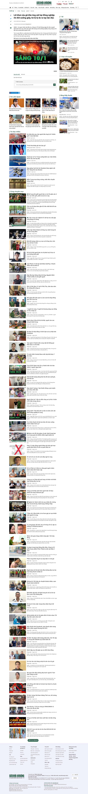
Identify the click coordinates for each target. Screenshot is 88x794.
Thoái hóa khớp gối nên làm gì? (36, 145)
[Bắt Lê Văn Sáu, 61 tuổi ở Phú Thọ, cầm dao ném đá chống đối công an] (17, 291)
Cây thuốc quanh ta (34, 752)
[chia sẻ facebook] (10, 15)
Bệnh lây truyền (58, 764)
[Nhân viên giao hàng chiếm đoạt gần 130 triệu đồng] (17, 540)
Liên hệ (75, 778)
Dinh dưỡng (52, 7)
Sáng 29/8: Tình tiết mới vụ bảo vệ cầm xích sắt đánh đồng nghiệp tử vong (41, 411)
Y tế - (60, 34)
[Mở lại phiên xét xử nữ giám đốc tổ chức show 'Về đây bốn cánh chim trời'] (17, 619)
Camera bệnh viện (12, 764)
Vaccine (21, 764)
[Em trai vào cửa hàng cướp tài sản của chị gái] (17, 666)
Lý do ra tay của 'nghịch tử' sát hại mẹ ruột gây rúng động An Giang (41, 218)
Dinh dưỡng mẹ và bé (60, 748)
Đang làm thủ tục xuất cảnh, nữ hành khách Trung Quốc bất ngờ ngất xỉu (68, 32)
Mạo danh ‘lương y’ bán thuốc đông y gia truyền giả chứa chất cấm (41, 389)
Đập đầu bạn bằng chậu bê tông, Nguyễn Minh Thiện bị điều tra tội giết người (40, 276)
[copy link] (10, 21)
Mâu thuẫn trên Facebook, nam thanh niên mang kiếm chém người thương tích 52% (41, 627)
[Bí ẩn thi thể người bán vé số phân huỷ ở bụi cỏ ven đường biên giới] (17, 257)
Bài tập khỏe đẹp (48, 768)
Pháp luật (23, 11)
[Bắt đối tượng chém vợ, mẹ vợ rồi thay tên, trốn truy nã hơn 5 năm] (17, 245)
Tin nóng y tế (11, 756)
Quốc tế (27, 11)
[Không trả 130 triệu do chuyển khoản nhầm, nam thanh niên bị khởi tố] (17, 586)
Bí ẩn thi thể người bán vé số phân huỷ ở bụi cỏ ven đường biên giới (41, 253)
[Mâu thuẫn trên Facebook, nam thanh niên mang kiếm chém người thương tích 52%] (17, 631)
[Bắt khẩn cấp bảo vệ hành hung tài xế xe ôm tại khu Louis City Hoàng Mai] (17, 597)
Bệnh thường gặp (48, 750)
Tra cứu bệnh (20, 7)
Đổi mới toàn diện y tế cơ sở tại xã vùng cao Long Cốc (73, 49)
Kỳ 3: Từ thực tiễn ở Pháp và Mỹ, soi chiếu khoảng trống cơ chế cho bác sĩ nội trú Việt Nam (68, 111)
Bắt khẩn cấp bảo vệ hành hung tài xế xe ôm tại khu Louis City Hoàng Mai (41, 593)
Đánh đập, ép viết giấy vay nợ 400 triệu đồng (40, 650)
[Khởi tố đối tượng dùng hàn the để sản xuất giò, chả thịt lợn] (17, 381)
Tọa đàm (21, 750)
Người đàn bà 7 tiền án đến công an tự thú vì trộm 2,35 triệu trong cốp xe (42, 400)
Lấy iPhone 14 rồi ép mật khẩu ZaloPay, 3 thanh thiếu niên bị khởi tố (41, 264)
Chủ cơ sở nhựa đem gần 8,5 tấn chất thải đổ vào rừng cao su (41, 207)
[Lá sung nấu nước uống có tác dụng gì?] (63, 81)
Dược (36, 7)
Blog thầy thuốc (66, 95)
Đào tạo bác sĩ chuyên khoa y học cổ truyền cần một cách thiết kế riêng (73, 122)
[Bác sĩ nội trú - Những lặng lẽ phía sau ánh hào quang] (63, 131)
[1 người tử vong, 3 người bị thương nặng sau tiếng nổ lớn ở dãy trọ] (17, 313)
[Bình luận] (10, 28)
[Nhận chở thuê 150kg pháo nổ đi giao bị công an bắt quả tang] (33, 102)
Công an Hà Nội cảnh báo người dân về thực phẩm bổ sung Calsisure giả (40, 491)
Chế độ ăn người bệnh (60, 752)
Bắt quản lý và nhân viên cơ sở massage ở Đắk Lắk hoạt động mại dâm (49, 126)
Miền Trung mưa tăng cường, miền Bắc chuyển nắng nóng (41, 180)
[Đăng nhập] (71, 1)
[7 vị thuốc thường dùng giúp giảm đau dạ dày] (69, 64)
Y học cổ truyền (41, 7)
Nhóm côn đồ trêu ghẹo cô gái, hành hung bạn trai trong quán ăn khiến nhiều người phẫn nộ (41, 434)
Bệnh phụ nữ (47, 752)
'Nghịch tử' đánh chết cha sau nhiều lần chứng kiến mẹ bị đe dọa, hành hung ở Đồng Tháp (41, 503)
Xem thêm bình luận (18, 77)
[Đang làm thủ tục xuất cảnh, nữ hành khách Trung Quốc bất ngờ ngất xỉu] (69, 24)
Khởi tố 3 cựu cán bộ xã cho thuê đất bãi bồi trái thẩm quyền (41, 730)
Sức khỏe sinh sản (59, 762)
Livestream (22, 754)
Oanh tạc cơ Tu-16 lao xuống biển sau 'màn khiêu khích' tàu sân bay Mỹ (41, 157)
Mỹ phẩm (46, 764)
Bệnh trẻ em (47, 756)
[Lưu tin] (10, 24)
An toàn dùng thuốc (23, 758)
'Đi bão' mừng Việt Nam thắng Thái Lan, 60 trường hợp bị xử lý (42, 696)
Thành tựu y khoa (12, 758)
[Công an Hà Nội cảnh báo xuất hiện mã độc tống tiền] (17, 722)
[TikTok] (58, 1)
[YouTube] (63, 1)
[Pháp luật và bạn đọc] (65, 4)
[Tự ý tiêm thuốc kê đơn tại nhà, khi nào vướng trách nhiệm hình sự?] (17, 426)
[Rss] (77, 775)
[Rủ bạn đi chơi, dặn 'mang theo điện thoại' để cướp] (17, 608)
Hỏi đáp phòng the (59, 760)
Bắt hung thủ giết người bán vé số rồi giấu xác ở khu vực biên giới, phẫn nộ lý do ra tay (42, 195)
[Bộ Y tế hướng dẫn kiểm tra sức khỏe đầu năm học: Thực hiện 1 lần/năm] (63, 42)
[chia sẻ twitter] (10, 18)
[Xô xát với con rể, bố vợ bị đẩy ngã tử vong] (17, 461)
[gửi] (54, 85)
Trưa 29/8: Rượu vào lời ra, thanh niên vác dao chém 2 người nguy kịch (41, 366)
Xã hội (18, 11)
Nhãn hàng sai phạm (73, 750)
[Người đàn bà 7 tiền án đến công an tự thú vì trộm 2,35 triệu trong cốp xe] (17, 404)
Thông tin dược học (23, 760)
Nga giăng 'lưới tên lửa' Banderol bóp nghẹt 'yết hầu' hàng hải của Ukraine (41, 169)
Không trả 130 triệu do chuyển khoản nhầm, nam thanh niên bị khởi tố (41, 582)
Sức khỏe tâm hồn (48, 758)
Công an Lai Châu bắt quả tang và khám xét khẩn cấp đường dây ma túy (41, 480)
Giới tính (47, 7)
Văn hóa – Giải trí (72, 756)
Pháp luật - (29, 197)
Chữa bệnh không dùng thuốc (35, 755)
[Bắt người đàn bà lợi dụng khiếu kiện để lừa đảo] (16, 102)
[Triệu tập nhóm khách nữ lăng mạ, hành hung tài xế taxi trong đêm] (17, 234)
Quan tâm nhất (17, 74)
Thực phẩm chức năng (60, 756)
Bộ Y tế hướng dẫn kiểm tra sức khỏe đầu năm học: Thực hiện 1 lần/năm (73, 42)
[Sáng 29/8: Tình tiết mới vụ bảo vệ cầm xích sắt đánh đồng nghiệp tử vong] (17, 415)
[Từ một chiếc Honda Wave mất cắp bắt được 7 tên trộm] (17, 358)
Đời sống (70, 759)
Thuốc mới (22, 762)
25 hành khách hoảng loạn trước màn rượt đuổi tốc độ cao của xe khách (16, 126)
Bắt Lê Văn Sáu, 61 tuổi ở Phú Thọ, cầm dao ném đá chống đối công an (41, 287)
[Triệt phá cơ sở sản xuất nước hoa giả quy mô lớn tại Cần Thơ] (33, 119)
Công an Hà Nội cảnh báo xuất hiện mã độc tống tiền (41, 718)
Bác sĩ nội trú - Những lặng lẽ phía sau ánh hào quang (73, 130)
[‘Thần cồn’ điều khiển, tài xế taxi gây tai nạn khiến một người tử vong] (17, 518)
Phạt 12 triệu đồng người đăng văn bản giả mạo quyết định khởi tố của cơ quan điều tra (41, 446)
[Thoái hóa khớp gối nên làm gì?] (17, 150)
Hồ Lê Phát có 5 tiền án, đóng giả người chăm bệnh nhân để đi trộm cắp (40, 469)
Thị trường (72, 7)
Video (32, 761)
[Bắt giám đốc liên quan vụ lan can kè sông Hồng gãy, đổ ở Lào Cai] (17, 302)
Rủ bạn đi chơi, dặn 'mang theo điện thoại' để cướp (40, 604)
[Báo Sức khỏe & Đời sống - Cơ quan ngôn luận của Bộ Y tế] (44, 3)
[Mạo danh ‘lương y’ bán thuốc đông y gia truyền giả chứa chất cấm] (17, 392)
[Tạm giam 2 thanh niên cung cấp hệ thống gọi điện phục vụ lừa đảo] (17, 347)
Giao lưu (21, 752)
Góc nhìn (32, 11)
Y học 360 (32, 7)
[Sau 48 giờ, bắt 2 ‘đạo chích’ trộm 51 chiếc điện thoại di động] (49, 102)
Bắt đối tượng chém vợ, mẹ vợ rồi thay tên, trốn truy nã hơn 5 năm (41, 242)
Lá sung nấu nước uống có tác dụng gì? (73, 80)
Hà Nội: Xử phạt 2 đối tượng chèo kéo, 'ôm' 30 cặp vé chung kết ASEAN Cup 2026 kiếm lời (42, 638)
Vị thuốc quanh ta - (63, 73)
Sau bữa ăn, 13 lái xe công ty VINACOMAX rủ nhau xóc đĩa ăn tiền (40, 707)
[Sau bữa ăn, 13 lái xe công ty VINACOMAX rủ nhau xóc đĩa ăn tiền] (17, 711)
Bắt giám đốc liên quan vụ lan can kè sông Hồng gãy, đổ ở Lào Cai (41, 298)
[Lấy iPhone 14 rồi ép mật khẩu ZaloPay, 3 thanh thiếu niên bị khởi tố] (17, 268)
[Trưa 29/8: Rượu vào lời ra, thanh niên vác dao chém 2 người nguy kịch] (17, 370)
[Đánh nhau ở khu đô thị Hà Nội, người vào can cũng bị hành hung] (17, 324)
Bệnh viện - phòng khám (35, 750)
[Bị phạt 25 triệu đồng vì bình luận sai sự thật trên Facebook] (17, 336)
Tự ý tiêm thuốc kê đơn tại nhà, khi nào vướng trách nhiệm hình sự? (40, 422)
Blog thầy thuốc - (62, 114)
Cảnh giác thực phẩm (60, 754)
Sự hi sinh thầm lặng (13, 762)
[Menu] (76, 7)
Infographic (33, 763)
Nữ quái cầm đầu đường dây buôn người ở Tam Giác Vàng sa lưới (41, 673)
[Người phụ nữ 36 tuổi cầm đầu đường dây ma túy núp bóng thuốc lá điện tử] (17, 574)
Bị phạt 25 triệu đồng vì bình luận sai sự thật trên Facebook (41, 332)
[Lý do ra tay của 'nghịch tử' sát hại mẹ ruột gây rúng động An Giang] (17, 222)
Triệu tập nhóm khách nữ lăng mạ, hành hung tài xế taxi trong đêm (41, 230)
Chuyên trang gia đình (73, 757)
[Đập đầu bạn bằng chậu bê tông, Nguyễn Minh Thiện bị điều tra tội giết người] (17, 279)
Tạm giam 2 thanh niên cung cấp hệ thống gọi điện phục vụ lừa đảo (40, 343)
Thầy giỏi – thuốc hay (35, 748)
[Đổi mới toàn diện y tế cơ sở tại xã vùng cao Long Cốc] (63, 49)
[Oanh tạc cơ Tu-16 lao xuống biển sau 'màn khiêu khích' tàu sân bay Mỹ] (17, 161)
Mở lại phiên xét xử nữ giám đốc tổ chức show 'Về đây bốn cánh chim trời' (42, 616)
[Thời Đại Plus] (71, 4)
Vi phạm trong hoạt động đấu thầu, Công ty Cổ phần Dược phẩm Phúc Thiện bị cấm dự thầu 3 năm (41, 549)
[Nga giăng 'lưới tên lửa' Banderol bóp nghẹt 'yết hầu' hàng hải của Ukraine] (17, 172)
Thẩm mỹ (46, 766)
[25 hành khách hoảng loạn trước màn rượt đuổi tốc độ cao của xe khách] (16, 119)
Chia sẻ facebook (14, 92)
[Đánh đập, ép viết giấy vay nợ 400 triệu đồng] (17, 654)
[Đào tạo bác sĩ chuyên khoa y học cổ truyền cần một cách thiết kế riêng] (63, 122)
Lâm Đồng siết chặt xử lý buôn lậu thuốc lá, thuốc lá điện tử (41, 684)
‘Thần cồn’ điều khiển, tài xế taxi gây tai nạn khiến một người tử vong (42, 514)
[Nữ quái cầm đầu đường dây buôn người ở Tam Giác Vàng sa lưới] (17, 677)
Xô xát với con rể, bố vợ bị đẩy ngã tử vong (39, 457)
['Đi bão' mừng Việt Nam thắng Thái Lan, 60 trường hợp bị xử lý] (17, 699)
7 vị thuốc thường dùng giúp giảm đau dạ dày (68, 71)
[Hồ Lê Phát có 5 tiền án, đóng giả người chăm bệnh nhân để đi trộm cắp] (17, 472)
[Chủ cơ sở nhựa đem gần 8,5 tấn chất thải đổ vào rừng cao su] (17, 211)
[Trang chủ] (10, 7)
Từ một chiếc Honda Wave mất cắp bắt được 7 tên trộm (41, 355)
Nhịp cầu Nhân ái (72, 754)
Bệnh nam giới (47, 754)
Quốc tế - (29, 160)
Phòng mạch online (65, 7)
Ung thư (46, 760)
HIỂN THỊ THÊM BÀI (33, 740)
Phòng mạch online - (31, 147)
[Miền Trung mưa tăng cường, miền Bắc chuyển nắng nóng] (17, 184)
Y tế (12, 7)
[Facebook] (74, 774)
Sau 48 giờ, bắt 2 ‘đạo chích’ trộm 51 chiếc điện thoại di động (48, 110)
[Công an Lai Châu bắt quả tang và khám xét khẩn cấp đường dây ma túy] (17, 484)
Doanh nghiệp (71, 752)
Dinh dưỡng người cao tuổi (61, 750)
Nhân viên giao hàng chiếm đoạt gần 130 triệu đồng (41, 536)
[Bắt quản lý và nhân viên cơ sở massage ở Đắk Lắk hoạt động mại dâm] (49, 119)
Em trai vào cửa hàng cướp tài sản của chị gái (40, 661)
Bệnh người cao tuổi (48, 748)
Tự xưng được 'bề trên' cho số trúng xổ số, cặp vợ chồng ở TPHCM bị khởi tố (41, 525)
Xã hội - (28, 137)
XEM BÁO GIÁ (55, 783)
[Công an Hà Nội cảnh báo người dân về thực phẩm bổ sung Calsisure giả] (17, 495)
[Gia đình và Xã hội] (59, 4)
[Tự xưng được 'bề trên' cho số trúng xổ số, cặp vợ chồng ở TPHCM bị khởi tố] (17, 529)
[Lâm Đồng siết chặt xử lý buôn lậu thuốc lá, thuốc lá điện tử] (17, 688)
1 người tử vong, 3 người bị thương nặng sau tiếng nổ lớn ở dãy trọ (42, 309)
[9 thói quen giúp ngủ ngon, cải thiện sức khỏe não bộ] (63, 88)
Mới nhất (23, 74)
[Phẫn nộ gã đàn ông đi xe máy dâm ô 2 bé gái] (17, 563)
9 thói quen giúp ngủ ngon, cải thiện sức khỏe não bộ (73, 87)
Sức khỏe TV (26, 7)
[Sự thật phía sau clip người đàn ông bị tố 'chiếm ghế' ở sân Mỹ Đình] (17, 138)
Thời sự (15, 7)
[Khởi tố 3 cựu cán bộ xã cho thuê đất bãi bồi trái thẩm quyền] (17, 733)
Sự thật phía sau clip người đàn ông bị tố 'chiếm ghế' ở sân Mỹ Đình (41, 135)
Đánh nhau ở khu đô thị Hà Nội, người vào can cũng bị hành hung (40, 321)
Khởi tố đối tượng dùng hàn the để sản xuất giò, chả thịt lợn (41, 377)
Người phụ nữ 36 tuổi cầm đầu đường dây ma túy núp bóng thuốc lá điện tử (41, 570)
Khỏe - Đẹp (58, 7)
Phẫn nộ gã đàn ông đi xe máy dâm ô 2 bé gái (40, 558)
